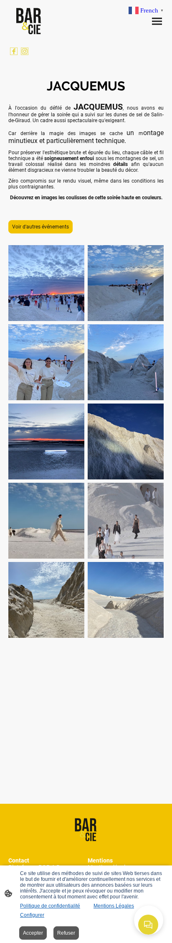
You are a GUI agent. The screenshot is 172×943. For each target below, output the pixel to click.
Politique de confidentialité (50, 906)
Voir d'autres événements (40, 227)
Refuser (66, 933)
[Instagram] (24, 51)
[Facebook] (14, 51)
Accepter (33, 933)
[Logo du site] (29, 21)
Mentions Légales (114, 906)
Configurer (32, 915)
